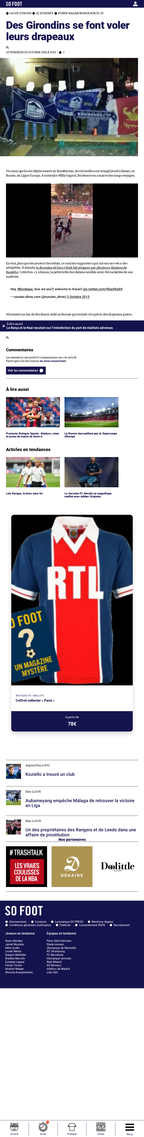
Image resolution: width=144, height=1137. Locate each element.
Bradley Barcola (15, 958)
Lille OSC (52, 972)
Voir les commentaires (23, 370)
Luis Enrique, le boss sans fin (25, 458)
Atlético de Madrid (58, 969)
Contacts (40, 921)
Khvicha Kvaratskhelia (19, 972)
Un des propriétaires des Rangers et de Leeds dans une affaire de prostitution (56, 817)
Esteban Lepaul (14, 962)
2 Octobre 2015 (78, 297)
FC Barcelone (55, 955)
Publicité (65, 925)
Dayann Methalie (15, 955)
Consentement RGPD (92, 925)
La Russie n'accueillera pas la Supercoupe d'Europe (91, 400)
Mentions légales (102, 921)
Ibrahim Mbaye (14, 969)
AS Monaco (54, 965)
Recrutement (122, 925)
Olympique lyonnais (59, 958)
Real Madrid (54, 962)
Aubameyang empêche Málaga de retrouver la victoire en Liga (46, 788)
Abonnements (18, 921)
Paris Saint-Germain (59, 940)
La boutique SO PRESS (69, 921)
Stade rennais (55, 944)
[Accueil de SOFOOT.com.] (23, 3)
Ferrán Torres (13, 965)
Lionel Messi (13, 951)
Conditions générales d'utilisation (30, 925)
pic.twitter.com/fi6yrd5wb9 (103, 289)
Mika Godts (12, 948)
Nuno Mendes (14, 940)
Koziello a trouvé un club (22, 761)
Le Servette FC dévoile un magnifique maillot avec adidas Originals (88, 460)
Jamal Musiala (14, 944)
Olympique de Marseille (61, 948)
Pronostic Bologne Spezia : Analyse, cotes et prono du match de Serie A (29, 400)
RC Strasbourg (56, 951)
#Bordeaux (25, 289)
